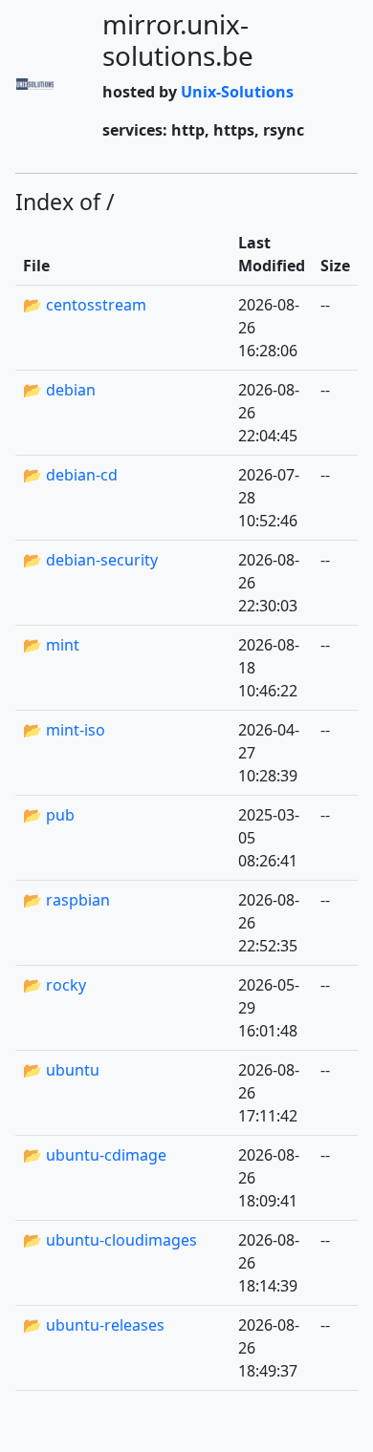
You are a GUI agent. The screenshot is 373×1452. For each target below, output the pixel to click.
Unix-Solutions (237, 91)
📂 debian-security (90, 559)
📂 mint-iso (64, 729)
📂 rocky (54, 984)
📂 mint (51, 644)
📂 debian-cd (70, 474)
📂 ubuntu (61, 1069)
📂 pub (49, 814)
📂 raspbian (66, 899)
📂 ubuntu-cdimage (94, 1154)
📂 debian (59, 389)
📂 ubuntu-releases (94, 1324)
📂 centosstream (84, 304)
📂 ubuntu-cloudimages (110, 1239)
